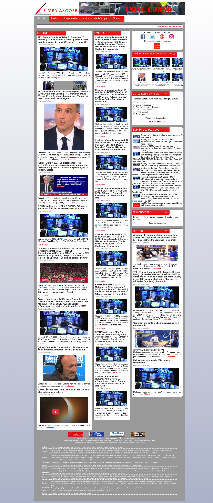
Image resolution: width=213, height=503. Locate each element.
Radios (53, 457)
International (46, 487)
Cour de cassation (144, 468)
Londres (132, 488)
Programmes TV (73, 455)
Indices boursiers (107, 465)
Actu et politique (56, 450)
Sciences (100, 452)
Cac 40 (53, 465)
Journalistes (66, 457)
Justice (121, 468)
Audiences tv (55, 455)
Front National (121, 478)
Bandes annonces (63, 447)
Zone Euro (85, 471)
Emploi (61, 471)
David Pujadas (91, 481)
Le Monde (91, 457)
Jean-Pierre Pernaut (104, 481)
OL (171, 450)
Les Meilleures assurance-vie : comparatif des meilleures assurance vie (161, 204)
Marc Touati (135, 471)
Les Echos (118, 457)
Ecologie (80, 452)
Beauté (53, 490)
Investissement (114, 471)
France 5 (150, 457)
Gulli (144, 457)
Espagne (98, 488)
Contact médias (82, 438)
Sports (144, 450)
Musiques (69, 493)
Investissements (125, 471)
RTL (104, 457)
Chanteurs (61, 493)
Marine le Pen (111, 478)
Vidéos (82, 440)
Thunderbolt (141, 114)
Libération (110, 457)
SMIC (72, 473)
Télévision (63, 455)
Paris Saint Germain (158, 450)
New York (139, 488)
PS (84, 478)
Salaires (78, 473)
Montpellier (54, 452)
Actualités (45, 451)
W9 (137, 455)
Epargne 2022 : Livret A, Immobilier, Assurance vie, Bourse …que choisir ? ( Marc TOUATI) (161, 148)
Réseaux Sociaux (83, 468)
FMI (62, 478)
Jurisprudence (156, 468)
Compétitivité (76, 471)
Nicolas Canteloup (57, 483)
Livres (94, 450)
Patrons (97, 473)
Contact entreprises (95, 438)
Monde (53, 488)
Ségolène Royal (151, 483)
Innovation (54, 473)
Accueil (41, 18)
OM (167, 450)
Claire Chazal (69, 481)
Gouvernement (69, 476)
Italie (104, 488)
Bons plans (54, 468)
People (97, 455)
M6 (120, 455)
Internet (100, 468)
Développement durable (131, 452)
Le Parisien (75, 457)
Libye (68, 488)
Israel (115, 488)
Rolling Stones (140, 483)
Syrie (64, 488)
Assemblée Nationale (98, 478)
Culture (53, 447)
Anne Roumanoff (157, 481)
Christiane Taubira (103, 476)
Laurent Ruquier (163, 483)
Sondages (165, 468)
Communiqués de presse (113, 462)
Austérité (93, 471)
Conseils (59, 490)
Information (100, 490)
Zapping (79, 460)
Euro (159, 471)
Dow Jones (97, 465)
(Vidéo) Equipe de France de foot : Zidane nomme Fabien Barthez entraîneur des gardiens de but (63, 348)
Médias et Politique (70, 478)
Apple (68, 468)
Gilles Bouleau (80, 481)
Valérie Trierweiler (69, 483)
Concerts (110, 450)
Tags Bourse (141, 442)
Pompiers (133, 468)
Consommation (103, 471)
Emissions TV (87, 460)
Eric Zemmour (109, 483)
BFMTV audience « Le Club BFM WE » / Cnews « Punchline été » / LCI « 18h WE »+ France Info (62, 207)
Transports (118, 452)
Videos (97, 442)
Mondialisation (105, 473)
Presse (58, 457)
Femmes (154, 452)
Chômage (68, 471)
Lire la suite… (63, 77)
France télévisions (145, 455)
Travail (106, 452)
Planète (87, 452)
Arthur (137, 481)
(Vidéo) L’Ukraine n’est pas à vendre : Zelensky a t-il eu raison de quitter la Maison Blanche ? (162, 164)
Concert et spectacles (108, 442)
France (84, 473)
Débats (73, 468)
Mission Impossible (143, 105)
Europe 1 (98, 457)
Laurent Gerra (168, 481)
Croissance (54, 471)
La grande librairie (69, 460)
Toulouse (62, 452)
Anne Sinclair (81, 483)
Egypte (58, 488)
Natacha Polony (120, 483)
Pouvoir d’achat (146, 471)
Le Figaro (83, 457)
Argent (154, 471)
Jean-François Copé (128, 476)
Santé (133, 442)
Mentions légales (129, 438)
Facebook (93, 468)
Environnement (71, 452)
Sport (119, 442)
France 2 (108, 455)
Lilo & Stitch (141, 103)
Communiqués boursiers (96, 462)
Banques (62, 473)
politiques (73, 450)
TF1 (102, 455)
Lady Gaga (130, 483)
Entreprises (74, 440)
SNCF (111, 452)
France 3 (115, 455)
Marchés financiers (76, 465)
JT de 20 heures (167, 455)
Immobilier (170, 471)
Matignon (163, 476)
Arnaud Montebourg (134, 478)
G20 (58, 478)
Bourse (88, 440)
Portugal (109, 488)
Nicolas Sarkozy (115, 476)
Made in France (145, 452)
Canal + (125, 455)
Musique (92, 447)
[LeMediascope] (56, 15)
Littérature (117, 450)
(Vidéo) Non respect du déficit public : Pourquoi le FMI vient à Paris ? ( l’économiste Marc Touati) (161, 141)
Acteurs (99, 447)
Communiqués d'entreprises (101, 440)
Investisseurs (127, 462)
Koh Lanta (126, 457)
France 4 (158, 457)
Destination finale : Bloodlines (148, 107)
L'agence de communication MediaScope (85, 18)
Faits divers (87, 450)
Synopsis (86, 447)
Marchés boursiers (63, 465)
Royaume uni (89, 488)
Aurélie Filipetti (141, 476)
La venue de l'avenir (144, 109)
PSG (149, 450)
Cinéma (116, 18)
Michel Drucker (129, 481)
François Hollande (57, 476)
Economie (45, 472)
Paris (99, 450)
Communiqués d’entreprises (60, 462)
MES (67, 473)
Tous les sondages (157, 122)
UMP (80, 478)
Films (71, 447)
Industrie (90, 473)
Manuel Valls (91, 476)
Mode (104, 450)
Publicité (139, 438)
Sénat (88, 478)
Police (127, 468)
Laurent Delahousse (57, 481)
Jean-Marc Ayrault (153, 476)
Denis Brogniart (145, 481)
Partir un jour (142, 112)
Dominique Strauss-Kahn (95, 483)
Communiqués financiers (78, 462)
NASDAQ (117, 465)
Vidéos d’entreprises (151, 462)
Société (44, 468)
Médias (55, 18)
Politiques (45, 477)
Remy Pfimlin (156, 455)
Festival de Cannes (115, 447)
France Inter (55, 460)
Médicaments (67, 490)
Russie (74, 488)
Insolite (93, 452)
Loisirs (44, 493)
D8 (130, 455)
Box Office (77, 447)
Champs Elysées (136, 457)
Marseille (126, 488)
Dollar (164, 471)
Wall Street (125, 465)
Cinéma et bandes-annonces (83, 442)
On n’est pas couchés (169, 457)
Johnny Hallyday (117, 481)
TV (61, 460)
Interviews (126, 442)
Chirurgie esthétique (80, 490)
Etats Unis (80, 488)
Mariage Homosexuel (111, 468)
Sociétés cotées (138, 462)
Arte (133, 455)
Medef (114, 473)
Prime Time (84, 455)
